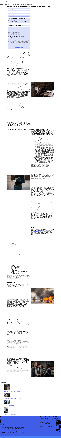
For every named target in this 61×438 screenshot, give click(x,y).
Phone (9, 15)
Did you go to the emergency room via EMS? (15, 30)
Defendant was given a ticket (14, 33)
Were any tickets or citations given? (14, 32)
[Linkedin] (0, 421)
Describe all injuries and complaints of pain (15, 25)
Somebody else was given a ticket (14, 34)
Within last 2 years (26, 21)
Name (9, 10)
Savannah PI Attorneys (14, 116)
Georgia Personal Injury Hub (15, 113)
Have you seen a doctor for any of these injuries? (16, 27)
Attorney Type (31, 1)
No (11, 19)
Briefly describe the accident (13, 22)
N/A (17, 37)
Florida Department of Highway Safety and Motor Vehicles (19, 77)
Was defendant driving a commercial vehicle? (16, 36)
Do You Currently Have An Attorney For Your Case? (16, 18)
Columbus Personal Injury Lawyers (16, 118)
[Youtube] (0, 420)
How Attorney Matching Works (47, 423)
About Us (36, 1)
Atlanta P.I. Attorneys (14, 114)
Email (9, 13)
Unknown (14, 37)
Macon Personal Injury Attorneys (16, 117)
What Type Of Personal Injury (13, 8)
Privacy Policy (47, 419)
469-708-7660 (51, 1)
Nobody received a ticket (13, 35)
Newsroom (45, 1)
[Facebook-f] (0, 417)
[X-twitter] (0, 419)
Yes (9, 19)
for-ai (46, 421)
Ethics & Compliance (48, 424)
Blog (55, 1)
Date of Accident (11, 20)
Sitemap (46, 418)
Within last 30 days (12, 21)
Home (26, 1)
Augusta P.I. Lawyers (14, 115)
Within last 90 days (19, 21)
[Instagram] (0, 418)
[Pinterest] (0, 422)
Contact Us (41, 1)
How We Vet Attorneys (48, 426)
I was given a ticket (24, 34)
